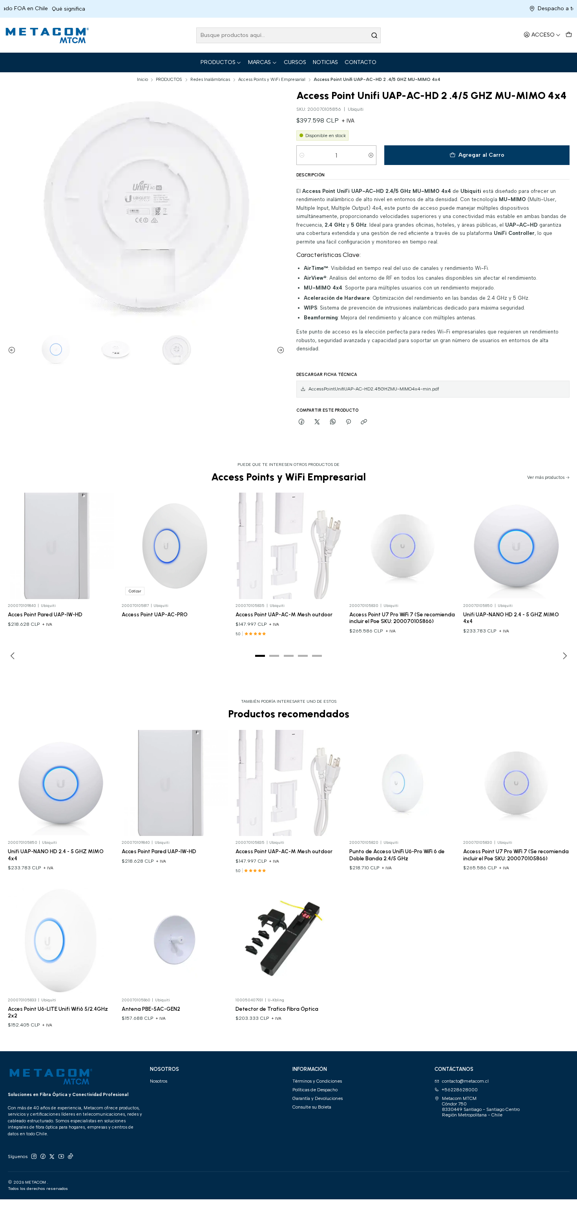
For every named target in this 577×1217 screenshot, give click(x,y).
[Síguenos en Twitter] (52, 1156)
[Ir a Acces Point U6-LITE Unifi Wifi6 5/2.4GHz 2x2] (61, 940)
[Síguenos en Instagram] (34, 1156)
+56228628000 (460, 1089)
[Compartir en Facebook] (301, 421)
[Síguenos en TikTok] (70, 1156)
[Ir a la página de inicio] (46, 35)
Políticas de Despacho (315, 1089)
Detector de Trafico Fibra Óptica (277, 1009)
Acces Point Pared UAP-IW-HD (45, 614)
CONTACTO (360, 62)
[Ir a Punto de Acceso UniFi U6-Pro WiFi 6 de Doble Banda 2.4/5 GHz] (402, 783)
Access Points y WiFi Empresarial (271, 79)
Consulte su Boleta (311, 1107)
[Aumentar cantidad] (370, 155)
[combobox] (288, 35)
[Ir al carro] (568, 35)
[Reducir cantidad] (302, 155)
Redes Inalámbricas (210, 79)
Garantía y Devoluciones (317, 1098)
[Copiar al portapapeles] (363, 421)
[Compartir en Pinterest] (348, 421)
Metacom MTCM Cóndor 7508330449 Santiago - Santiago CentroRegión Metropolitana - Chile (481, 1107)
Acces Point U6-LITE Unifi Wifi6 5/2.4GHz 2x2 (58, 1012)
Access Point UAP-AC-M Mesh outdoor (284, 614)
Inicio (142, 79)
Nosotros (158, 1081)
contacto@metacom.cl (465, 1081)
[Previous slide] (14, 350)
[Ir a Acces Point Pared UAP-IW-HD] (61, 546)
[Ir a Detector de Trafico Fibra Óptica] (289, 940)
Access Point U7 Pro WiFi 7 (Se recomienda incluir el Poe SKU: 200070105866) (402, 617)
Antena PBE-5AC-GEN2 (151, 1009)
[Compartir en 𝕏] (317, 421)
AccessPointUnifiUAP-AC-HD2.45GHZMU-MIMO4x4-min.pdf (374, 389)
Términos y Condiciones (317, 1081)
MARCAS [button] (259, 62)
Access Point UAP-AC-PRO (155, 614)
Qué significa (23, 8)
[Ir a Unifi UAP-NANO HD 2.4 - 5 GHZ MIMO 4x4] (516, 546)
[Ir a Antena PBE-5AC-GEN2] (175, 940)
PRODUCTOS (218, 62)
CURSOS (295, 62)
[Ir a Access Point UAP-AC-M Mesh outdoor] (289, 546)
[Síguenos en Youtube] (61, 1156)
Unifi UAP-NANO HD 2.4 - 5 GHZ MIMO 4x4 (511, 617)
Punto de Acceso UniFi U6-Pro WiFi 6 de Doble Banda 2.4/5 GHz (397, 854)
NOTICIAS (325, 62)
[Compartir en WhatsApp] (332, 421)
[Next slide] (279, 350)
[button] (260, 656)
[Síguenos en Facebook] (43, 1156)
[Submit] (374, 35)
